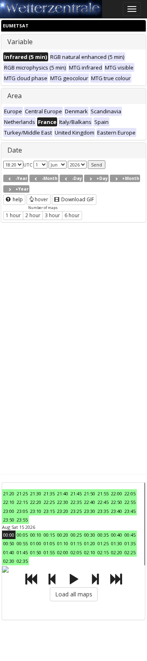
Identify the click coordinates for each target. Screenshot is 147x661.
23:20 (62, 511)
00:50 (8, 543)
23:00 (8, 511)
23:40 (116, 511)
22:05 (130, 493)
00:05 (22, 535)
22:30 (62, 502)
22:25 (49, 502)
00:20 (62, 535)
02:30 (8, 561)
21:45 (76, 493)
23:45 (130, 511)
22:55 (130, 502)
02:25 (130, 552)
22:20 (35, 502)
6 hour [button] (72, 215)
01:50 (35, 552)
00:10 (35, 535)
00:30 (89, 535)
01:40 (8, 552)
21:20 (8, 493)
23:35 (103, 511)
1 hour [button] (13, 215)
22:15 (22, 502)
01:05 (49, 543)
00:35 (103, 535)
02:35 (22, 561)
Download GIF (77, 199)
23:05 (22, 511)
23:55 (22, 520)
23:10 (35, 511)
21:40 (62, 493)
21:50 (89, 493)
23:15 (49, 511)
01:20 (89, 543)
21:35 (49, 493)
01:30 (116, 543)
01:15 (76, 543)
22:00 (116, 493)
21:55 (103, 493)
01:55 (49, 552)
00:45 (130, 535)
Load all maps (73, 594)
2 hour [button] (32, 215)
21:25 (22, 493)
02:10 (89, 552)
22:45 (103, 502)
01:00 (35, 543)
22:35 (76, 502)
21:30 (35, 493)
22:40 (89, 502)
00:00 (8, 535)
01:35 (130, 543)
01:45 (22, 552)
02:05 (76, 552)
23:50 (8, 520)
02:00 (62, 552)
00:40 (116, 535)
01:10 (62, 543)
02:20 (116, 552)
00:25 (76, 535)
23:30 (89, 511)
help (17, 199)
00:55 (22, 543)
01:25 (103, 543)
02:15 (103, 552)
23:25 (76, 511)
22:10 (8, 502)
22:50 (116, 502)
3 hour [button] (52, 215)
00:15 (49, 535)
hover (41, 199)
